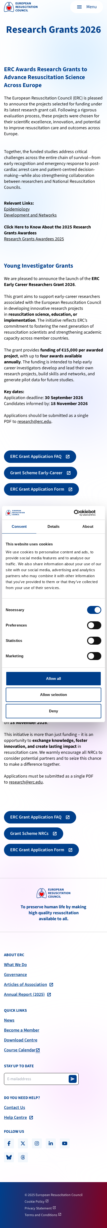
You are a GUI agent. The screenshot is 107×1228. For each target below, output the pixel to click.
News (9, 1020)
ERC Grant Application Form (37, 489)
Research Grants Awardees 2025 (34, 239)
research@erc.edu (34, 421)
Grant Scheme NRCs (29, 833)
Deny (53, 711)
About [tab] (87, 526)
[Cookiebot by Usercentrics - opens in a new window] (79, 513)
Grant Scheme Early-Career (36, 473)
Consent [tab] (19, 526)
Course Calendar (20, 1050)
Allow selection (53, 695)
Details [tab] (54, 526)
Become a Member (21, 1030)
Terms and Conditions (41, 1215)
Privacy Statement (39, 1208)
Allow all (53, 678)
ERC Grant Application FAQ (35, 456)
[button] (86, 7)
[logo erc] (21, 7)
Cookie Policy (35, 1201)
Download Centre (20, 1040)
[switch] (94, 625)
